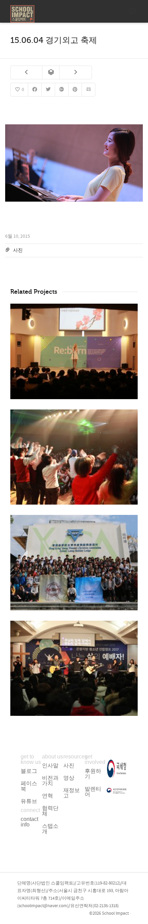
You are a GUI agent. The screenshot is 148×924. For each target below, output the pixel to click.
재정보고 (71, 793)
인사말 (50, 765)
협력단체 (50, 810)
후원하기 (93, 773)
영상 (68, 778)
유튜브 (29, 801)
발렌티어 (93, 791)
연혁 (47, 796)
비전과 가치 (50, 780)
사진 (18, 250)
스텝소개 (50, 828)
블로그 (29, 771)
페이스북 (29, 786)
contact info (29, 821)
